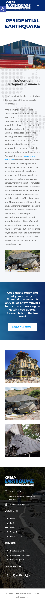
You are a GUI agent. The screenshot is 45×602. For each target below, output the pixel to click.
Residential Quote (21, 327)
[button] (3, 9)
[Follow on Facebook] (7, 575)
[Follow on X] (14, 575)
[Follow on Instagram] (27, 575)
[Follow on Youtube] (20, 575)
